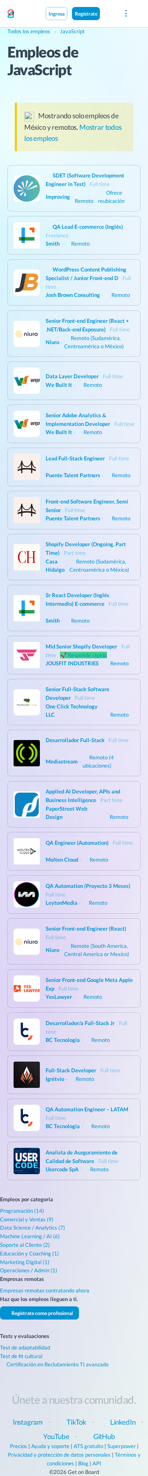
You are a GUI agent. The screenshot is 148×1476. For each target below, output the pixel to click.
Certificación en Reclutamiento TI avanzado (57, 1364)
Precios (18, 1446)
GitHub (104, 1436)
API (96, 1463)
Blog (83, 1463)
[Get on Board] (10, 14)
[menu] (126, 14)
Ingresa (57, 13)
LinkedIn (123, 1422)
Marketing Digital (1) (24, 1262)
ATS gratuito (88, 1446)
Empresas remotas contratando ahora (44, 1290)
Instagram (28, 1422)
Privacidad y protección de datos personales (59, 1454)
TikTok (76, 1422)
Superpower (121, 1446)
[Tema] (109, 13)
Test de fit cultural (21, 1356)
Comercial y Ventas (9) (26, 1219)
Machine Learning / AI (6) (30, 1236)
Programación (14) (22, 1210)
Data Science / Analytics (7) (32, 1227)
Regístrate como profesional (42, 1313)
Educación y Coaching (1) (29, 1253)
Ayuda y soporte (50, 1446)
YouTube (56, 1436)
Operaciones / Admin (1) (28, 1270)
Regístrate (86, 13)
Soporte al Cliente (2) (25, 1244)
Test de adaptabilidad (25, 1347)
